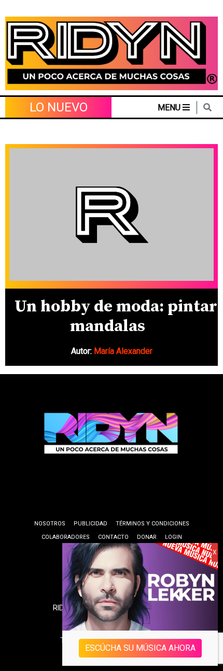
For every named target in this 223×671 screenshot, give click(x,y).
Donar (147, 537)
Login (173, 537)
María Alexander (123, 351)
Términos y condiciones (152, 523)
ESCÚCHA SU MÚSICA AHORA (140, 648)
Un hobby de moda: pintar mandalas (116, 316)
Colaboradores (65, 537)
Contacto (113, 537)
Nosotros (49, 523)
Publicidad (90, 523)
